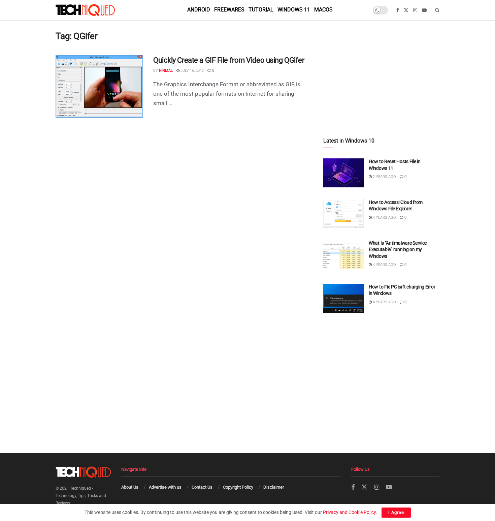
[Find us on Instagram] (415, 10)
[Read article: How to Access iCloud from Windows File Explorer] (343, 213)
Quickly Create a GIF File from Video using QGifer (228, 60)
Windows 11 (293, 9)
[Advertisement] (381, 64)
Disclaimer (273, 487)
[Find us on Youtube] (424, 10)
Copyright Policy (238, 487)
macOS (323, 9)
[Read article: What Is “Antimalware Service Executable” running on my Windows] (343, 254)
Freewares (229, 9)
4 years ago (384, 217)
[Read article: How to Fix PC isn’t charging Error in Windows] (343, 298)
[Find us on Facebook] (397, 10)
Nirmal (166, 70)
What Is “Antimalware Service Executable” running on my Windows (398, 249)
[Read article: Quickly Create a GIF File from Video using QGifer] (99, 86)
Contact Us (202, 487)
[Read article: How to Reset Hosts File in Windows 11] (343, 172)
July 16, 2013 (191, 70)
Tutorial (261, 9)
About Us (129, 487)
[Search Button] (437, 10)
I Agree (396, 512)
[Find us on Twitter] (406, 10)
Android (198, 9)
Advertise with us (165, 487)
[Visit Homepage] (97, 10)
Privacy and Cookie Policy (349, 512)
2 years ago (384, 177)
